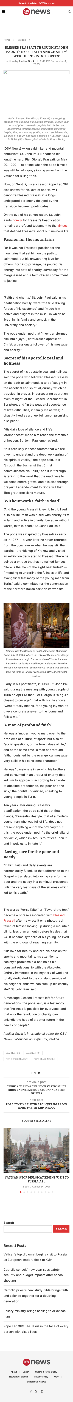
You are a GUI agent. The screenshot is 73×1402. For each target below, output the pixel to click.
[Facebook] (31, 1391)
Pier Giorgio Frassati (17, 1059)
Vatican (22, 39)
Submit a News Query (46, 1372)
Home (7, 39)
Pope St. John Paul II (44, 1059)
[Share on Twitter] (35, 1073)
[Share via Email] (39, 1073)
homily (17, 220)
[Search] (69, 11)
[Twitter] (37, 1391)
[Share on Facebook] (32, 1073)
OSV (56, 1376)
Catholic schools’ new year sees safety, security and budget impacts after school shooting (33, 1275)
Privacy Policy (41, 1376)
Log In (26, 1372)
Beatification (13, 1053)
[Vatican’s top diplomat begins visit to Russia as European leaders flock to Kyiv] (36, 1150)
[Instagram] (42, 1391)
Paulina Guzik (27, 61)
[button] (7, 1160)
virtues (62, 225)
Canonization (33, 1053)
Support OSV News (36, 1381)
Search (9, 1223)
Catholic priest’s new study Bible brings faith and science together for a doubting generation (36, 1295)
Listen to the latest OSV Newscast (36, 3)
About (14, 1372)
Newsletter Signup (18, 1376)
